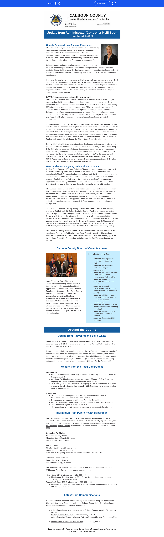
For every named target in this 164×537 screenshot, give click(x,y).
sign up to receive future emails (84, 531)
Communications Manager (88, 529)
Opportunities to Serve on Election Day (67, 522)
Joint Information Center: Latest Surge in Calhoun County (74, 510)
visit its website (64, 426)
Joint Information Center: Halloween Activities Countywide (74, 517)
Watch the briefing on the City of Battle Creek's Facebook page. (83, 139)
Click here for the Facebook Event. (100, 361)
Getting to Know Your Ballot (62, 515)
